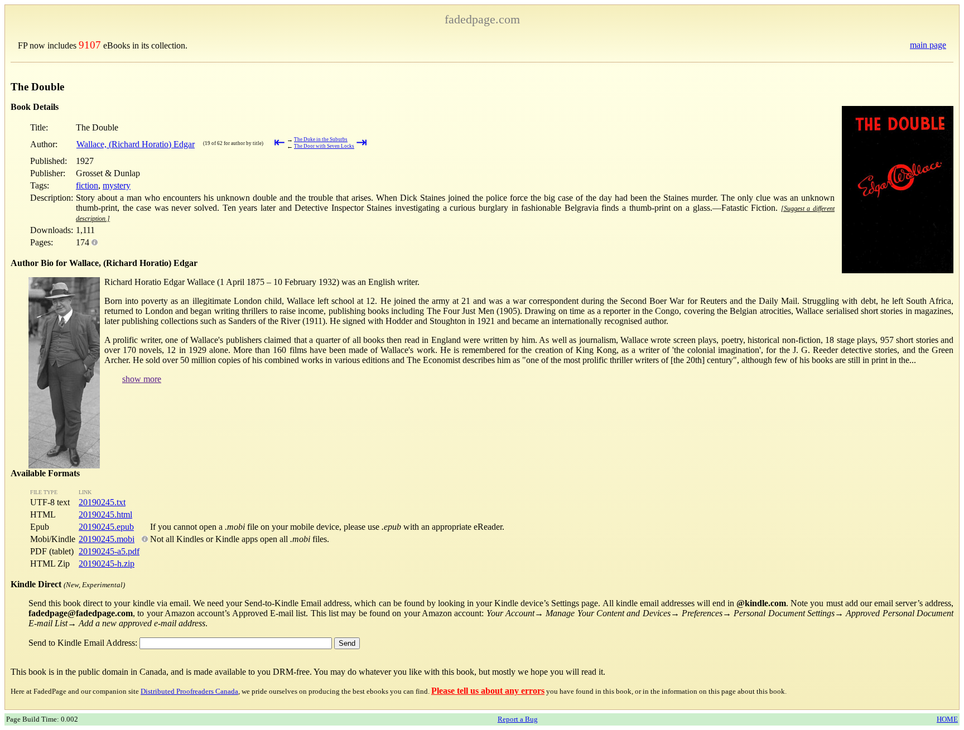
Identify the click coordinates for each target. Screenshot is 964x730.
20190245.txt (102, 502)
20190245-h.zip (106, 563)
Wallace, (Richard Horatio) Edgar (135, 144)
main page (928, 45)
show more (141, 379)
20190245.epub (106, 526)
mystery (117, 185)
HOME (947, 719)
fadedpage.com (482, 19)
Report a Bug (518, 719)
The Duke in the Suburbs (321, 139)
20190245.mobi (106, 539)
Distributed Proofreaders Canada (189, 691)
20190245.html (105, 514)
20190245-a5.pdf (109, 551)
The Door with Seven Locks (324, 146)
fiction (87, 185)
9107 (90, 45)
